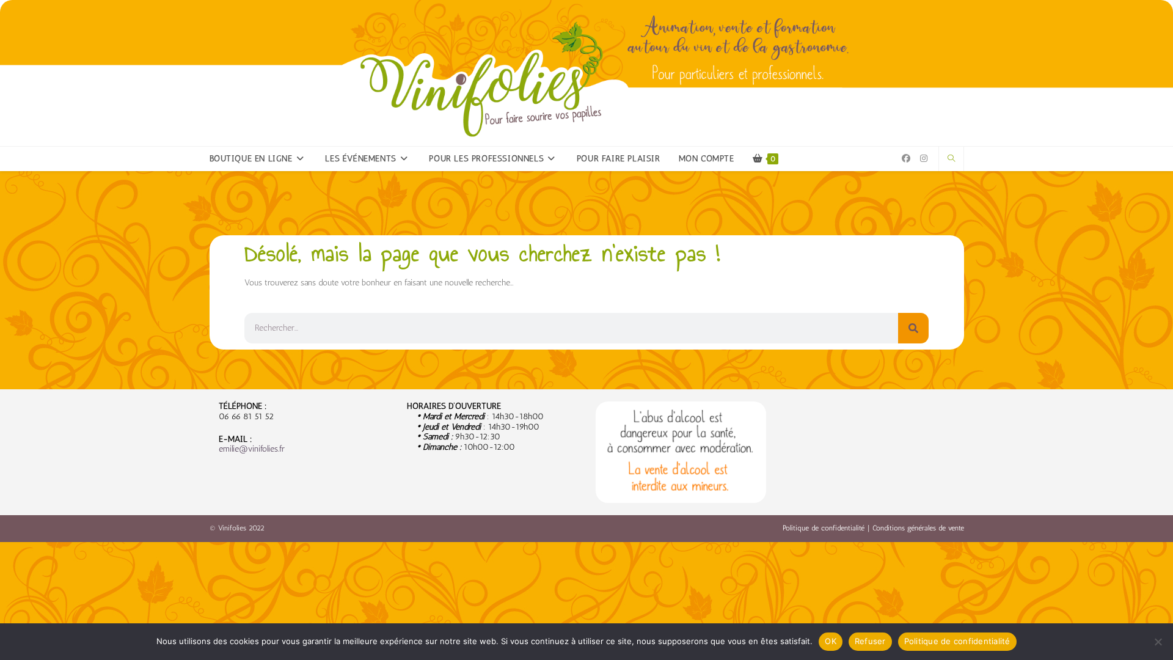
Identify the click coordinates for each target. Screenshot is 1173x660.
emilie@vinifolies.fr (252, 449)
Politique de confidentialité (823, 528)
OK (830, 641)
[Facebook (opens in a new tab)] (906, 158)
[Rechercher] (913, 328)
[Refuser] (1158, 642)
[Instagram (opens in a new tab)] (923, 158)
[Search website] (951, 159)
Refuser (870, 641)
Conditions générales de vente (918, 528)
